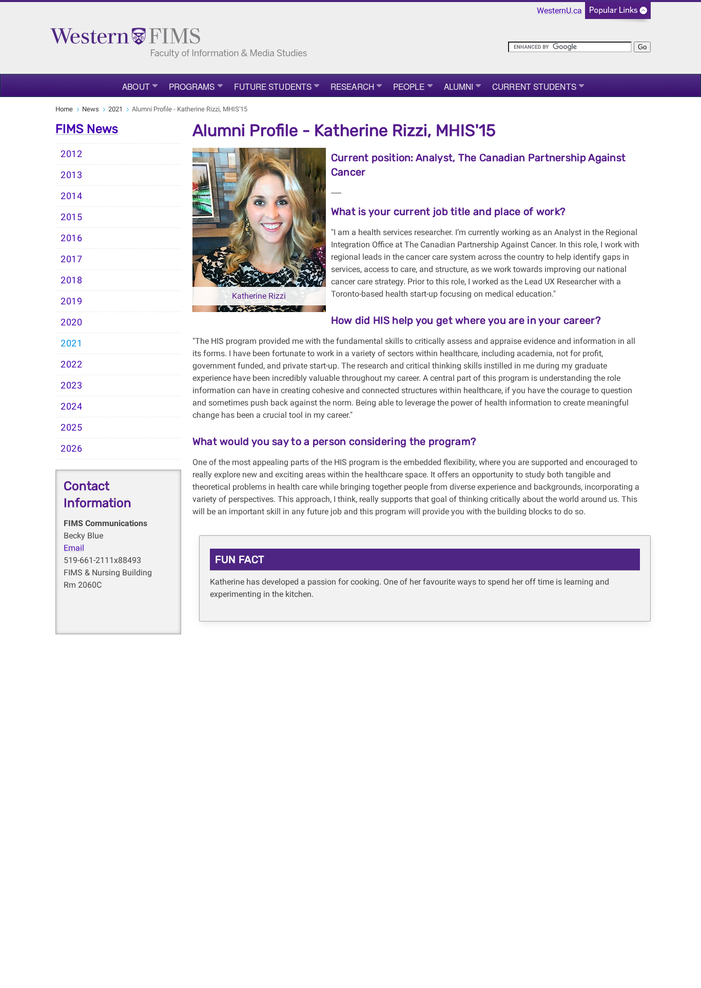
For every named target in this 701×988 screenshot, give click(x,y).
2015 (72, 217)
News (90, 109)
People (409, 86)
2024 (72, 406)
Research (352, 86)
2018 (72, 280)
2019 (72, 301)
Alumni (459, 86)
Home (64, 109)
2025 (72, 427)
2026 (72, 448)
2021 (115, 109)
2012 (72, 154)
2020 (72, 322)
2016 (72, 238)
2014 (72, 196)
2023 (72, 385)
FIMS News (86, 129)
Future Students (273, 86)
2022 (72, 364)
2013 (72, 175)
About (136, 86)
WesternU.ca (559, 10)
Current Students (534, 86)
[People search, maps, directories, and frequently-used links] (618, 13)
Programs (192, 86)
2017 (72, 259)
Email (74, 548)
